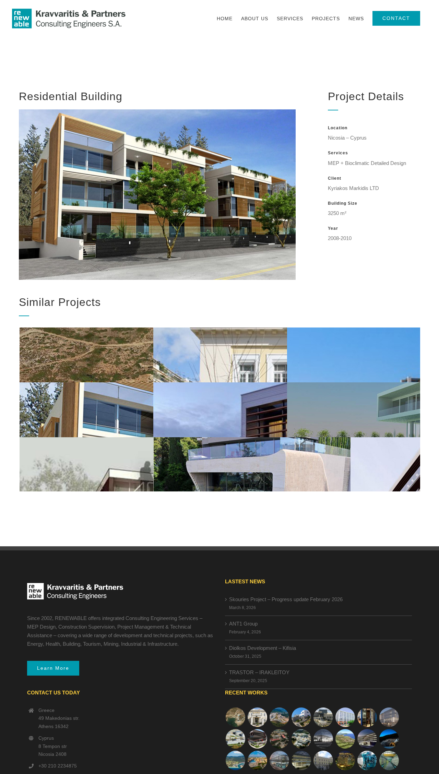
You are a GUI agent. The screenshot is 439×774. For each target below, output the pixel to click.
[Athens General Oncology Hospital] (301, 739)
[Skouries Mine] (279, 717)
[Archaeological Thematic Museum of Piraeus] (323, 739)
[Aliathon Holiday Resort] (257, 760)
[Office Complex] (389, 717)
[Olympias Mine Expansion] (389, 739)
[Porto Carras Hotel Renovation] (235, 760)
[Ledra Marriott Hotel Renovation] (345, 760)
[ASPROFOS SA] (345, 717)
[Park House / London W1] (279, 760)
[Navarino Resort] (345, 739)
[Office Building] (301, 760)
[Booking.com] (367, 717)
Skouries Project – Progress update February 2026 (286, 599)
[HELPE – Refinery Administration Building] (235, 739)
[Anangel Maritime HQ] (367, 739)
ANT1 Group (243, 624)
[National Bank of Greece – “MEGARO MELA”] (323, 760)
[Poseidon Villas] (235, 717)
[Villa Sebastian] (301, 717)
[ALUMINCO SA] (257, 739)
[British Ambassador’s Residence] (257, 717)
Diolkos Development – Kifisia (262, 648)
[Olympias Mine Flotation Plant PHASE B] (367, 760)
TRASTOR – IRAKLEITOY (259, 672)
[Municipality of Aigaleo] (323, 717)
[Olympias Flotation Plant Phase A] (279, 739)
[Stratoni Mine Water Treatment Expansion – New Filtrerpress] (389, 760)
